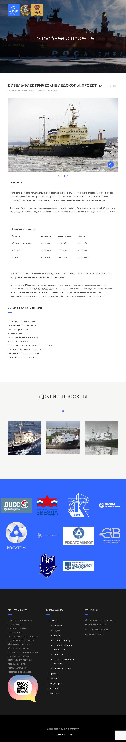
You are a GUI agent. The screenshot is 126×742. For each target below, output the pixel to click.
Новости (54, 678)
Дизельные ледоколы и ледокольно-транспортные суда (32, 90)
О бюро (53, 620)
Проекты (54, 673)
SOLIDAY (68, 734)
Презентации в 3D (62, 640)
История (58, 625)
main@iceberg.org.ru (94, 634)
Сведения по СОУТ (63, 668)
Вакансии (54, 688)
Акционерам (56, 683)
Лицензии (58, 654)
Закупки (58, 635)
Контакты (54, 693)
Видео (57, 630)
